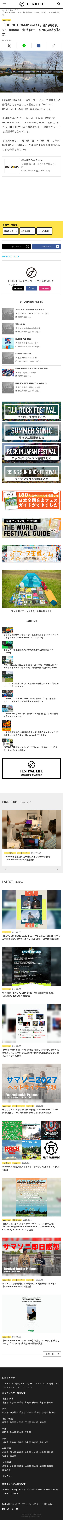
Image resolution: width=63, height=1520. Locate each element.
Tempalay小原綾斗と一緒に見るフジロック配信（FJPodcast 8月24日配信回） (27, 858)
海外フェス (16, 1220)
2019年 (6, 1493)
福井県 (43, 1422)
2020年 (54, 1489)
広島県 (5, 1452)
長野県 (13, 1422)
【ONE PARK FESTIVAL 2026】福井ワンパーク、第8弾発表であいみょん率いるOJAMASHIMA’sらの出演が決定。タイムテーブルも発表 (30, 1052)
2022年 (38, 1489)
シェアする (46, 246)
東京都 (5, 1412)
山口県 (35, 1452)
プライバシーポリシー (31, 1504)
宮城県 (28, 1402)
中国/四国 (6, 1448)
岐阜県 (20, 1432)
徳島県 (43, 1452)
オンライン (7, 1476)
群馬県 (45, 1412)
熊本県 (35, 1466)
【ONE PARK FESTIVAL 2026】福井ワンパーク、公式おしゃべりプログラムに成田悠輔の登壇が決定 (31, 1342)
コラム (6, 1163)
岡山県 (13, 1452)
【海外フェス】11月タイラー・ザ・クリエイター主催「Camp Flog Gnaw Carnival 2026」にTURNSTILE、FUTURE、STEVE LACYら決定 (29, 1226)
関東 (4, 1408)
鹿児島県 (6, 1469)
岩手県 (20, 1402)
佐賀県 (5, 1466)
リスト (16, 1163)
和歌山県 (44, 1442)
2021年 (46, 1489)
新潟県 (5, 1422)
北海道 (5, 1402)
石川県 (28, 1422)
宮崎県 (20, 1466)
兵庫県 (20, 1442)
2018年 (14, 1493)
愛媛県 (5, 1456)
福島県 (50, 1402)
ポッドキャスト (23, 853)
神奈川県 (14, 1412)
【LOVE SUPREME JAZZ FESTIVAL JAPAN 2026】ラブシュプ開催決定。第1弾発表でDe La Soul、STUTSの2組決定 (31, 937)
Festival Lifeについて (11, 1504)
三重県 (28, 1432)
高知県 (13, 1456)
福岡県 (43, 1466)
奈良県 (28, 1442)
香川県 (50, 1452)
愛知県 (13, 1432)
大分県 (13, 1466)
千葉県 (22, 1412)
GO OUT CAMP (11, 256)
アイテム (20, 1387)
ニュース (13, 10)
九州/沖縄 (6, 1462)
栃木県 (52, 1412)
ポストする (16, 246)
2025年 (13, 1489)
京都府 (13, 1442)
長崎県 (50, 1466)
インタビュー (10, 853)
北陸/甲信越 (7, 1418)
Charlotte (37, 1516)
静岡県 (5, 1432)
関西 (4, 1438)
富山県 (35, 1422)
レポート (30, 1106)
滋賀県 (35, 1442)
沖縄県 (28, 1466)
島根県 (20, 1452)
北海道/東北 (7, 1398)
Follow (19, 288)
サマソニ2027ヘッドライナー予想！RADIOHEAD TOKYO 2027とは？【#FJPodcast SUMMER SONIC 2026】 (30, 1111)
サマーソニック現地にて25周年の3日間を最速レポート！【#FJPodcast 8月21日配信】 (29, 1285)
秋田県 (35, 1402)
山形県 (43, 1402)
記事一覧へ (50, 1354)
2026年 (5, 1489)
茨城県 (37, 1412)
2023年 (30, 1489)
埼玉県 (30, 1412)
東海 (4, 1428)
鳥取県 (28, 1452)
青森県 (13, 1402)
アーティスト (8, 1387)
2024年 (22, 1489)
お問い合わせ (48, 1504)
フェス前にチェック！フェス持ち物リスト (31, 610)
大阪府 (5, 1442)
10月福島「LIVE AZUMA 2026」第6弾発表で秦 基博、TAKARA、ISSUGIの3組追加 (28, 994)
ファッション (41, 1383)
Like (32, 288)
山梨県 (20, 1422)
